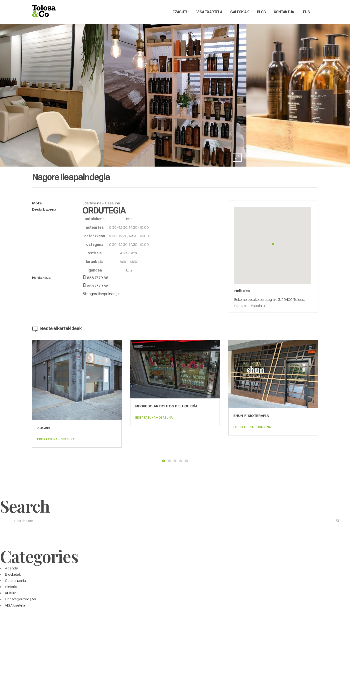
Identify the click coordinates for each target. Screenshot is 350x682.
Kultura (10, 592)
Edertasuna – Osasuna (101, 203)
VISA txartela (15, 605)
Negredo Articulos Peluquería (166, 406)
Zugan (43, 427)
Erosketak (13, 574)
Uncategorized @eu (21, 599)
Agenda (11, 568)
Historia (11, 586)
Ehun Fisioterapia (251, 415)
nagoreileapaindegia (103, 293)
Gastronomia (15, 580)
